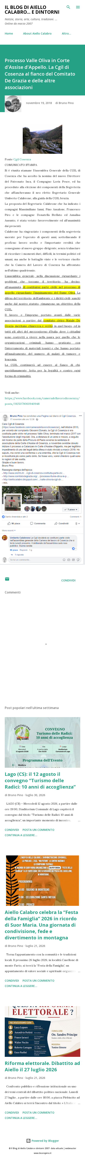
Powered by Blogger (45, 1141)
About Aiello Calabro (37, 33)
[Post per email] (7, 580)
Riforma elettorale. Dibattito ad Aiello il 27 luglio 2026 (42, 1066)
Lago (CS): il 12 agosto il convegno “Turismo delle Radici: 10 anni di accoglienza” (40, 780)
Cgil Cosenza (22, 159)
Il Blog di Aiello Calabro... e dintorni (32, 9)
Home (9, 33)
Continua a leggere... (21, 835)
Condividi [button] (68, 580)
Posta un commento (38, 830)
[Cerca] (68, 7)
